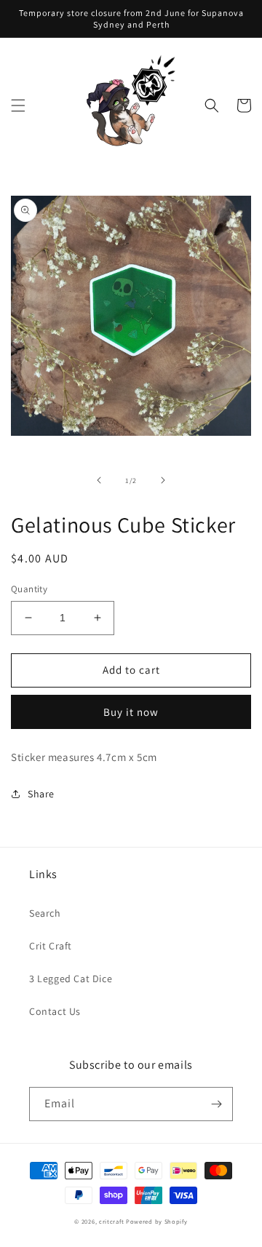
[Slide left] (99, 480)
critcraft (111, 1221)
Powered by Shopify (157, 1221)
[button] (18, 105)
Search (45, 913)
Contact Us (55, 1011)
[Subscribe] (216, 1104)
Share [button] (41, 793)
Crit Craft (50, 945)
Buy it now (131, 712)
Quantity (29, 589)
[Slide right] (163, 480)
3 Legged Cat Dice (70, 978)
